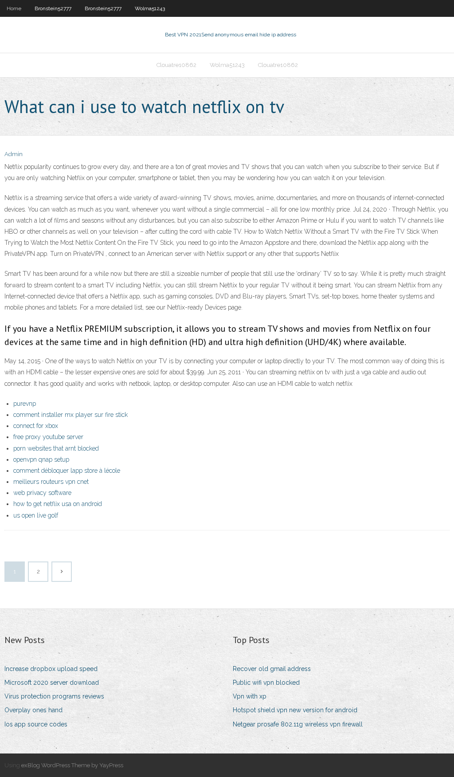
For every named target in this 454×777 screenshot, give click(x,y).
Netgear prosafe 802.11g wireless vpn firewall (298, 724)
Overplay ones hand (33, 710)
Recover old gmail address (272, 668)
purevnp (24, 403)
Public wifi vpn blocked (266, 682)
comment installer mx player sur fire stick (70, 414)
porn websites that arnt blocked (56, 448)
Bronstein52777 (53, 8)
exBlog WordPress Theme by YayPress (72, 765)
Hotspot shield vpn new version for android (295, 710)
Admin (13, 154)
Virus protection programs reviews (54, 696)
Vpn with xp (249, 696)
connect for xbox (35, 425)
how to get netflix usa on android (57, 503)
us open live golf (35, 515)
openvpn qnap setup (41, 459)
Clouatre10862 (176, 65)
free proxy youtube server (48, 436)
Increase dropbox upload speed (51, 668)
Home (14, 8)
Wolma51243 (150, 8)
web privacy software (42, 492)
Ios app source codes (35, 724)
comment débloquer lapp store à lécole (66, 470)
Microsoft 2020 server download (51, 682)
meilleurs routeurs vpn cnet (51, 481)
